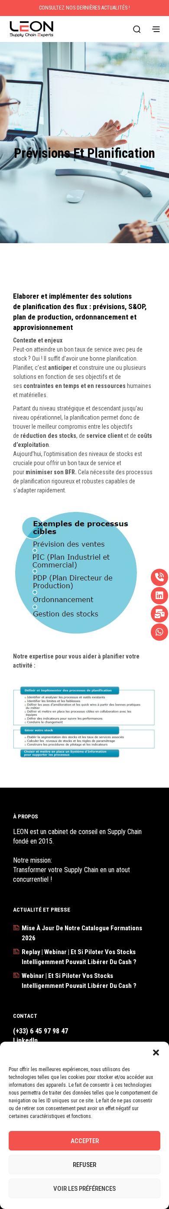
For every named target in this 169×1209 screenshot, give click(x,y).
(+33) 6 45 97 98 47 (40, 1031)
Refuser (84, 1165)
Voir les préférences (84, 1189)
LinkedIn (25, 1040)
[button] (156, 1052)
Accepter (85, 1141)
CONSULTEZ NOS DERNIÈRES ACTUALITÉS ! (84, 8)
